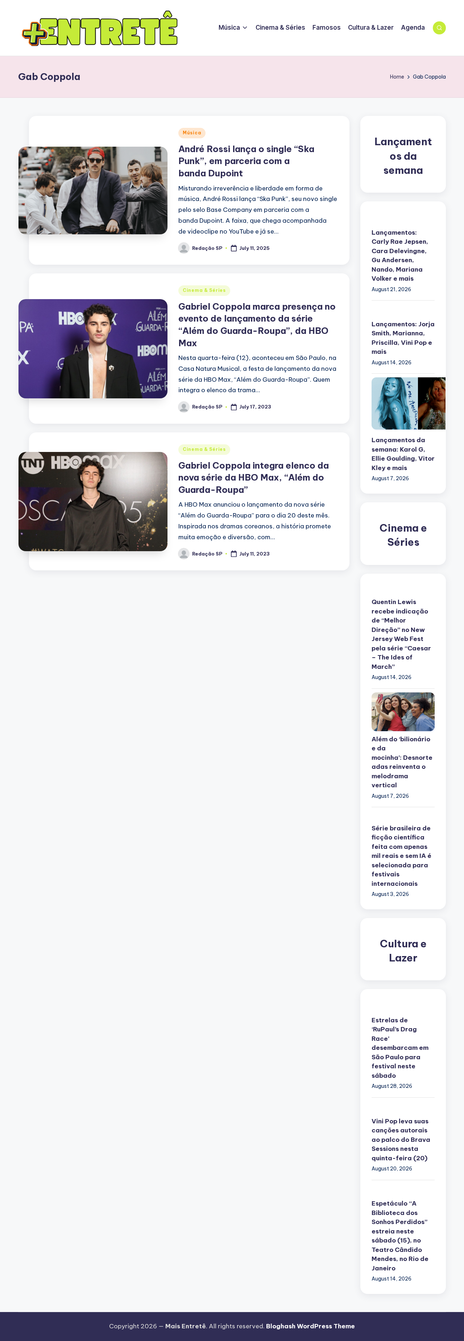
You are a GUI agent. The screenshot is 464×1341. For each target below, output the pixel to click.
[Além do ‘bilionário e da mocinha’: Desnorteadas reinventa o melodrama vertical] (403, 711)
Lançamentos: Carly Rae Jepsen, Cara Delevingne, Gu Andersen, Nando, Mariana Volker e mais (400, 256)
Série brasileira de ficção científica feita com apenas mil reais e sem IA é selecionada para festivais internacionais (401, 856)
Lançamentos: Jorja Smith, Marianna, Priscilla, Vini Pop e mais (403, 338)
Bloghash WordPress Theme (310, 1326)
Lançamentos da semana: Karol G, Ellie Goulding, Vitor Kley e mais (403, 454)
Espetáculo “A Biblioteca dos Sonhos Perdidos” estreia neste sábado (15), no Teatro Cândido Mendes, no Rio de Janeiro (400, 1235)
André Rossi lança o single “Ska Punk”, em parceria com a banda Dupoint (246, 161)
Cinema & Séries (204, 290)
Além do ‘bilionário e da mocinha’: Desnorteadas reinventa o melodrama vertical (402, 762)
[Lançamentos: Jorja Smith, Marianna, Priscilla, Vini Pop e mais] (403, 309)
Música (192, 132)
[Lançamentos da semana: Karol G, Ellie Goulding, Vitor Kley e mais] (403, 403)
